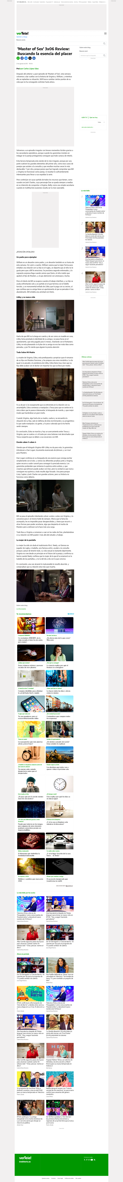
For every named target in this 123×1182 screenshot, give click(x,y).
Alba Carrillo (30, 2)
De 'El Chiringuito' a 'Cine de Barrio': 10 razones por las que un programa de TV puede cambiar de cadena (60, 943)
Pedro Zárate (20, 1011)
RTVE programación (83, 2)
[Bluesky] (26, 58)
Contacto (53, 1178)
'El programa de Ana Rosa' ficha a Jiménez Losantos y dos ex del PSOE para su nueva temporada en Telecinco (30, 1090)
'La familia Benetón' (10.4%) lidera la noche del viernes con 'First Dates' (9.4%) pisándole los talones (59, 1033)
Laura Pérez (49, 1096)
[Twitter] (30, 58)
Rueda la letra (42, 2)
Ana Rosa (76, 2)
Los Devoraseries (21, 609)
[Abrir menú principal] (105, 33)
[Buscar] (104, 43)
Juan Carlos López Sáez (29, 68)
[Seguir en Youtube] (92, 1160)
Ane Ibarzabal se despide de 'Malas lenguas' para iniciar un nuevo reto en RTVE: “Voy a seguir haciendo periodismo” (59, 916)
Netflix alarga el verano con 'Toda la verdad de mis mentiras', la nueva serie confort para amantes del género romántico (60, 1091)
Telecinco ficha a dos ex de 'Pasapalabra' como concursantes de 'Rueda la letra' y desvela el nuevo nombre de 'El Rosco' (30, 916)
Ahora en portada (23, 954)
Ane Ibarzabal (36, 2)
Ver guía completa (87, 127)
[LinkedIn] (34, 58)
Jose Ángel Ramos (51, 948)
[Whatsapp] (18, 58)
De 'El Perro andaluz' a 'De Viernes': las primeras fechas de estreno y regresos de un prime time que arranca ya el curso (60, 1120)
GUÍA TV (89, 117)
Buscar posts (20, 40)
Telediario (89, 2)
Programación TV (49, 2)
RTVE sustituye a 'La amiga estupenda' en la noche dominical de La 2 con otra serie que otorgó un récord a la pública (29, 1120)
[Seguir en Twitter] (84, 1160)
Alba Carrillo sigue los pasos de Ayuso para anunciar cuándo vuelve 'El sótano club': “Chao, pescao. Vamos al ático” (30, 944)
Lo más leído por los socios (26, 893)
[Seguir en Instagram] (89, 1160)
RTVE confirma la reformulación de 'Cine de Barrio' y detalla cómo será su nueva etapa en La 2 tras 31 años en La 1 (30, 1006)
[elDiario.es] (25, 1162)
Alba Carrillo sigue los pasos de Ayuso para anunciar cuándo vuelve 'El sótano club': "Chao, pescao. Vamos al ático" (95, 286)
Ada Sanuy (49, 1068)
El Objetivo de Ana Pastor (104, 2)
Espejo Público (95, 2)
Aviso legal (60, 1178)
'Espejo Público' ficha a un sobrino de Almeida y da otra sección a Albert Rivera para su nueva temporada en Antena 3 (59, 1063)
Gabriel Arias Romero (22, 921)
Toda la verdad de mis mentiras (67, 2)
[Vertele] (25, 1157)
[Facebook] (22, 58)
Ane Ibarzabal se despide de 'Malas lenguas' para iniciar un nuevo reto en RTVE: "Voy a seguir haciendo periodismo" (94, 261)
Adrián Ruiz (49, 982)
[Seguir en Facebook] (86, 1160)
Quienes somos (45, 1178)
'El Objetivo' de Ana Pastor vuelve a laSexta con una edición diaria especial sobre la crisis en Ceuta (92, 414)
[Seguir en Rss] (94, 1160)
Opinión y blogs (21, 37)
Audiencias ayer (57, 2)
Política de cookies (69, 1178)
